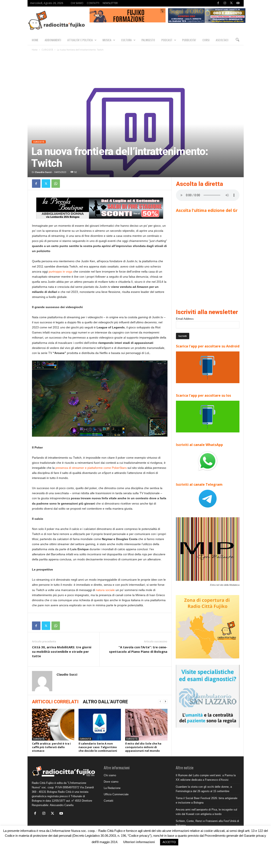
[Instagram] (224, 3)
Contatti (108, 800)
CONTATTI (93, 3)
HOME (35, 40)
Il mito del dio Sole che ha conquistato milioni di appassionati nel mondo (143, 747)
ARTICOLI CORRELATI (55, 701)
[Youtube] (238, 3)
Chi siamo (110, 775)
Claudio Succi (43, 172)
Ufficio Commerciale (116, 794)
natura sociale (105, 590)
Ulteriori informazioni (139, 842)
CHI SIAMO (77, 3)
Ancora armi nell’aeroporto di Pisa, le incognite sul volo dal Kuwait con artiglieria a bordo (206, 812)
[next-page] (165, 701)
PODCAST (166, 40)
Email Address (185, 318)
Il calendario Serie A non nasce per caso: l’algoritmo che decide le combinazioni (98, 747)
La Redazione (112, 788)
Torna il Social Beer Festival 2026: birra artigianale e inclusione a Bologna (206, 800)
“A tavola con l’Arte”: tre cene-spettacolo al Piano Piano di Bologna (138, 649)
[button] (237, 40)
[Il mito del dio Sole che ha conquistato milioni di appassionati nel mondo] (146, 725)
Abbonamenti (53, 40)
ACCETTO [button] (169, 842)
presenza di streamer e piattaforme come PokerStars (91, 467)
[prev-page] (160, 701)
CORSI (205, 40)
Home (34, 49)
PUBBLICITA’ (189, 40)
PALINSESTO (148, 40)
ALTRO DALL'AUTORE (105, 701)
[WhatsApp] (55, 183)
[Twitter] (231, 3)
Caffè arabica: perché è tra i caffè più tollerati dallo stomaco (51, 747)
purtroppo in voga (60, 271)
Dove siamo (111, 781)
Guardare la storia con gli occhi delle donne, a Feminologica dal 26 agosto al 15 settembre (204, 789)
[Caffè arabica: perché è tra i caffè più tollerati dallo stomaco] (53, 725)
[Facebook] (218, 3)
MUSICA (106, 40)
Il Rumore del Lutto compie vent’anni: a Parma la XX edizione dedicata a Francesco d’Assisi (206, 777)
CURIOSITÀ (47, 49)
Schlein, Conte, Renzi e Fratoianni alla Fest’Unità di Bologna (207, 823)
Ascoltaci (222, 40)
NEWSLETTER (110, 3)
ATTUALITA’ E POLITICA (80, 40)
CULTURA (126, 40)
